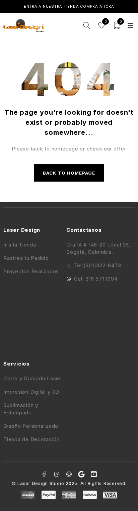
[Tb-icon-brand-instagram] (56, 474)
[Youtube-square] (93, 474)
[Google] (81, 474)
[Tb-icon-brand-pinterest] (69, 474)
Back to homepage (69, 173)
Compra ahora (97, 6)
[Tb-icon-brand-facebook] (44, 474)
